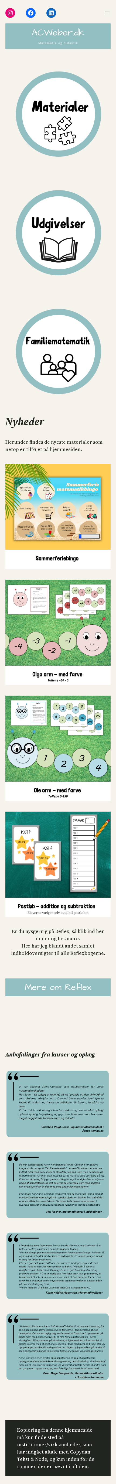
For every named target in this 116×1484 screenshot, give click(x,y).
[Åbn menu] (107, 13)
